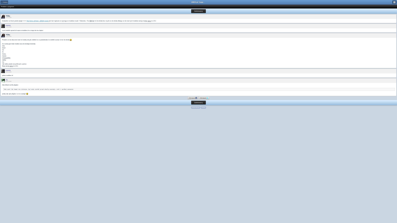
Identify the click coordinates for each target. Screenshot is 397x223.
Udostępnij (192, 98)
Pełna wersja (195, 107)
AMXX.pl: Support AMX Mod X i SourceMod (198, 2)
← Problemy (4, 2)
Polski (203, 107)
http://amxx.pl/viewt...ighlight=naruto (37, 21)
